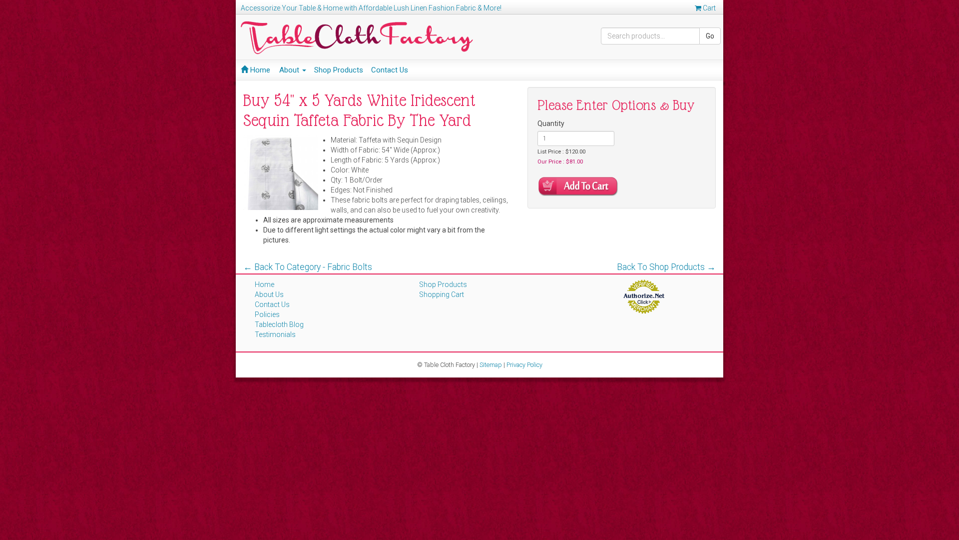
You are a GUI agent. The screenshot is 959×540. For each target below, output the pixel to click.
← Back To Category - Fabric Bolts (307, 267)
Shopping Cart (441, 294)
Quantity (550, 124)
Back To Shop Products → (666, 267)
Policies (267, 314)
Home (259, 70)
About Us (269, 294)
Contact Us (389, 70)
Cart (708, 8)
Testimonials (275, 334)
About (290, 70)
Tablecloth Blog (279, 324)
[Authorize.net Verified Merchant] (643, 296)
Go (710, 36)
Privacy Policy (524, 364)
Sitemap (491, 364)
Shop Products (338, 70)
